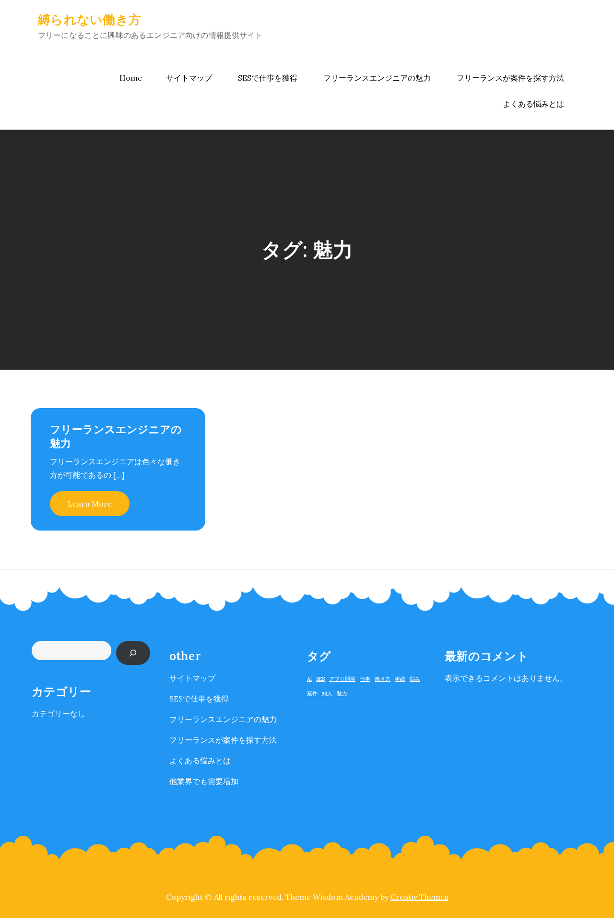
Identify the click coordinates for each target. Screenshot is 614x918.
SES (320, 679)
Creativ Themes (419, 897)
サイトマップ (189, 78)
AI (309, 679)
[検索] (133, 652)
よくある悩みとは (533, 104)
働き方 (382, 679)
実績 (400, 679)
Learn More (90, 503)
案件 (312, 693)
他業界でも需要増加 (203, 781)
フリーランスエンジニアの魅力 (377, 78)
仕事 (365, 679)
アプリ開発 (342, 679)
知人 (327, 693)
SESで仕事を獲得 (267, 78)
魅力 (342, 693)
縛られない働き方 (89, 19)
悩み (415, 679)
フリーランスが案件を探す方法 (510, 78)
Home (130, 78)
